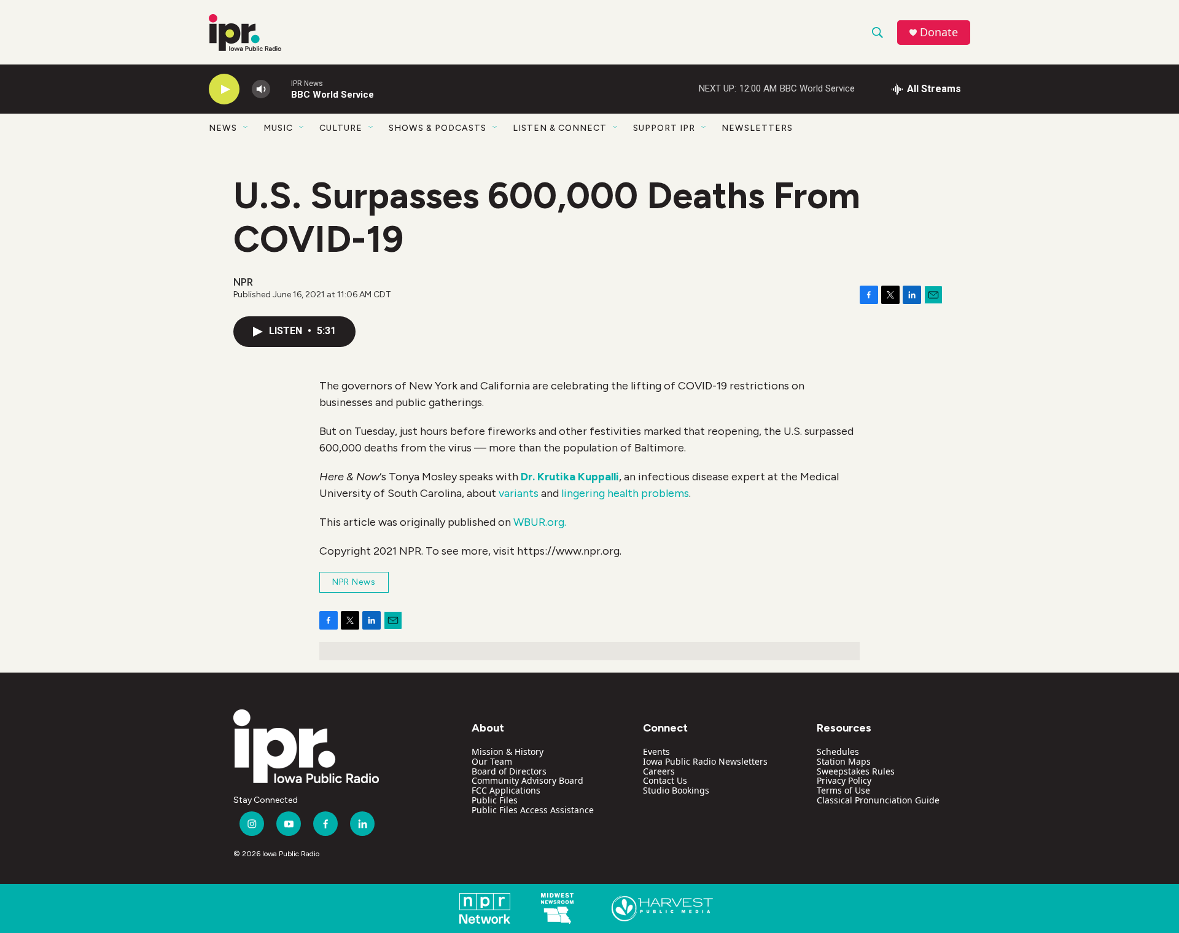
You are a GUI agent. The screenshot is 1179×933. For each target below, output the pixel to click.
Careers (659, 771)
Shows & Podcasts (437, 128)
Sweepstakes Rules (856, 771)
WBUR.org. (539, 522)
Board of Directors (509, 771)
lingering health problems (625, 493)
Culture (340, 128)
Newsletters (757, 128)
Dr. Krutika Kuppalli (570, 476)
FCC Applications (506, 790)
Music (278, 128)
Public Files (495, 800)
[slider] (280, 88)
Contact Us (665, 780)
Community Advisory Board (527, 780)
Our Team (492, 761)
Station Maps (844, 761)
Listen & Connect (560, 128)
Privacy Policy (844, 780)
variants (519, 493)
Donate (939, 32)
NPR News (354, 582)
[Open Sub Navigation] (246, 128)
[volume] (261, 89)
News (223, 128)
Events (656, 751)
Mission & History (507, 751)
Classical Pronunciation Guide (878, 800)
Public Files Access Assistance (533, 810)
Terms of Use (843, 790)
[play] (224, 89)
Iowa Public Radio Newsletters (705, 761)
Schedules (838, 751)
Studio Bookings (676, 790)
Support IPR (664, 128)
